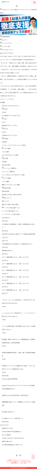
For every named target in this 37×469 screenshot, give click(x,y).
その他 (3, 306)
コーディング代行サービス (13, 461)
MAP (9, 434)
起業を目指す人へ (15, 463)
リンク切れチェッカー (25, 461)
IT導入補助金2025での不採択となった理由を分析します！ (17, 244)
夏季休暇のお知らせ (7, 250)
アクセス (16, 460)
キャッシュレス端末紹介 (12, 462)
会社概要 (2, 102)
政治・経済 (23, 463)
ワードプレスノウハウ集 (25, 462)
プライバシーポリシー (24, 460)
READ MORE (5, 375)
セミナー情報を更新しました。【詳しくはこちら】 (15, 257)
